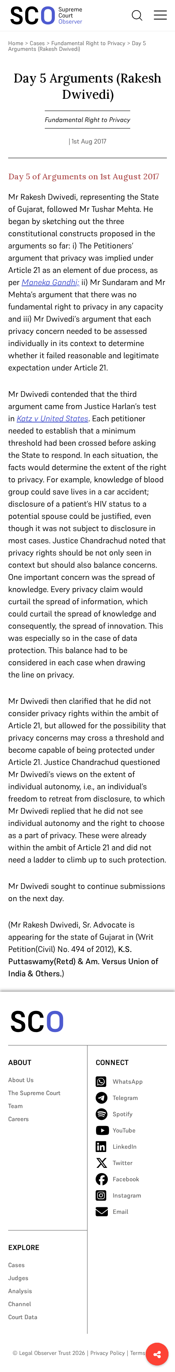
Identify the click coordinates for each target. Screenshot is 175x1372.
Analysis (20, 1291)
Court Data (22, 1317)
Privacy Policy (107, 1353)
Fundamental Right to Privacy (88, 43)
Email (120, 1211)
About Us (21, 1080)
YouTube (124, 1130)
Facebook (126, 1179)
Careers (18, 1119)
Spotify (123, 1114)
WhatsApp (128, 1081)
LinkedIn (125, 1146)
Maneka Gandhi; (50, 282)
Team (15, 1106)
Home (15, 43)
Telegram (125, 1098)
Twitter (122, 1163)
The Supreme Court (34, 1093)
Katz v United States (52, 418)
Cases (37, 43)
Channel (19, 1304)
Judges (18, 1278)
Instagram (127, 1195)
